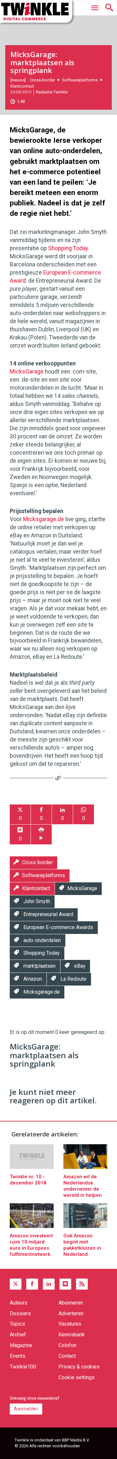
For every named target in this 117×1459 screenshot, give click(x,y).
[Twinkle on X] (15, 1284)
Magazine (21, 1345)
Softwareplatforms (80, 80)
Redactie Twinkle (52, 92)
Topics (17, 1324)
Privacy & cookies (78, 1367)
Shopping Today (68, 248)
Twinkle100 (23, 1367)
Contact (67, 1356)
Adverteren (71, 1313)
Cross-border (42, 80)
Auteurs (18, 1303)
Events (17, 1356)
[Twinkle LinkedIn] (49, 1284)
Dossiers (20, 1313)
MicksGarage (27, 371)
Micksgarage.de (43, 519)
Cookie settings (76, 1377)
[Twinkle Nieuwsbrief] (65, 1284)
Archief (18, 1334)
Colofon (67, 1345)
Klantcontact (22, 86)
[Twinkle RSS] (82, 1284)
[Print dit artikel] (41, 834)
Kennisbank (71, 1334)
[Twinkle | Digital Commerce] (36, 11)
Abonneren (70, 1303)
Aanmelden (26, 1408)
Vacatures (69, 1324)
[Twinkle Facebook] (32, 1284)
